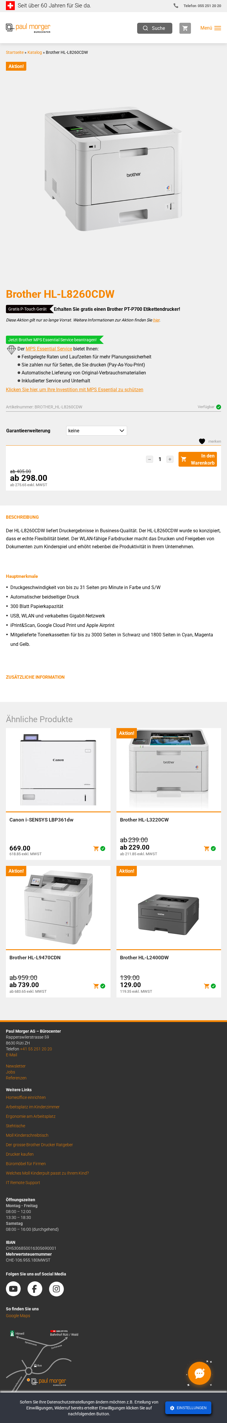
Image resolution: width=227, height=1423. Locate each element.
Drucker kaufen (20, 1154)
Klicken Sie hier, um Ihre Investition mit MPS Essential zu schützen (74, 389)
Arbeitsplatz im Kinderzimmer (33, 1107)
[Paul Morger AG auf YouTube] (16, 1294)
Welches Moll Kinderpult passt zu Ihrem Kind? (47, 1173)
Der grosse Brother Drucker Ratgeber (39, 1144)
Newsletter (16, 1066)
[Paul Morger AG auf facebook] (37, 1294)
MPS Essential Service (49, 349)
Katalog (34, 52)
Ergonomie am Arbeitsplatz (31, 1116)
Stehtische (15, 1125)
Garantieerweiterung (28, 431)
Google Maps (18, 1315)
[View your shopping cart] (185, 28)
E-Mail (11, 1054)
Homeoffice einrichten (26, 1097)
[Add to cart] (96, 848)
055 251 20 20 (202, 6)
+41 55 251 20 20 (36, 1049)
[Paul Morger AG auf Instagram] (59, 1294)
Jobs (10, 1072)
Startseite (15, 52)
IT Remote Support (23, 1182)
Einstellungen (191, 1408)
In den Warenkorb (203, 459)
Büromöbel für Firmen (26, 1163)
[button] (149, 459)
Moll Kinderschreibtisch (27, 1135)
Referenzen (16, 1078)
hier (156, 320)
